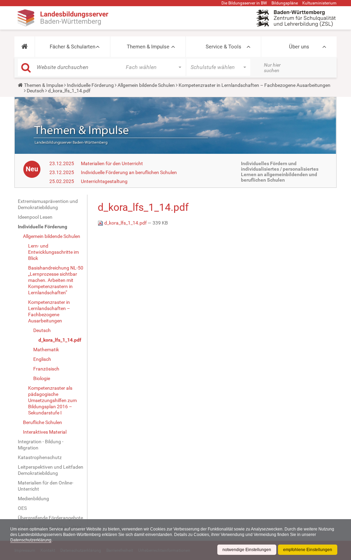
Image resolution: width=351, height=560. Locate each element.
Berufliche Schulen (42, 422)
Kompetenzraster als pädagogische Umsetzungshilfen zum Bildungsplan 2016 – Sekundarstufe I (52, 400)
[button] (24, 47)
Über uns (299, 47)
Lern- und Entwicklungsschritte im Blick (53, 252)
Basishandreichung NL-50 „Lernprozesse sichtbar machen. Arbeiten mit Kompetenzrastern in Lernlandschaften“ (55, 280)
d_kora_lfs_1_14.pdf (59, 340)
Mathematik (46, 349)
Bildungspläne (284, 3)
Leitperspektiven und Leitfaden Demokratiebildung (50, 470)
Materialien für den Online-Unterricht (45, 486)
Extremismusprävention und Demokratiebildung (48, 204)
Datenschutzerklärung (30, 540)
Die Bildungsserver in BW (244, 3)
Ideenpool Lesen (35, 217)
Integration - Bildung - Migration (40, 444)
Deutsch (35, 90)
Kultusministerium (319, 3)
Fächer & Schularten (72, 47)
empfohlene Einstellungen (307, 549)
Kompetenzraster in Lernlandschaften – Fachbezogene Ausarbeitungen (254, 85)
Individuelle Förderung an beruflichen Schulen (129, 172)
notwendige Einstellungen (246, 549)
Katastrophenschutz (40, 457)
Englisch (42, 359)
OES (22, 508)
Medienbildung (33, 498)
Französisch (46, 369)
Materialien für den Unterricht (112, 163)
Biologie (41, 378)
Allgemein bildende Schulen (146, 85)
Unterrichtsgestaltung (104, 181)
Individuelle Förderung (90, 85)
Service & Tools (223, 47)
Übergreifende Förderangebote (50, 518)
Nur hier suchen (272, 67)
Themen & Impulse (148, 47)
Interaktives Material (44, 432)
